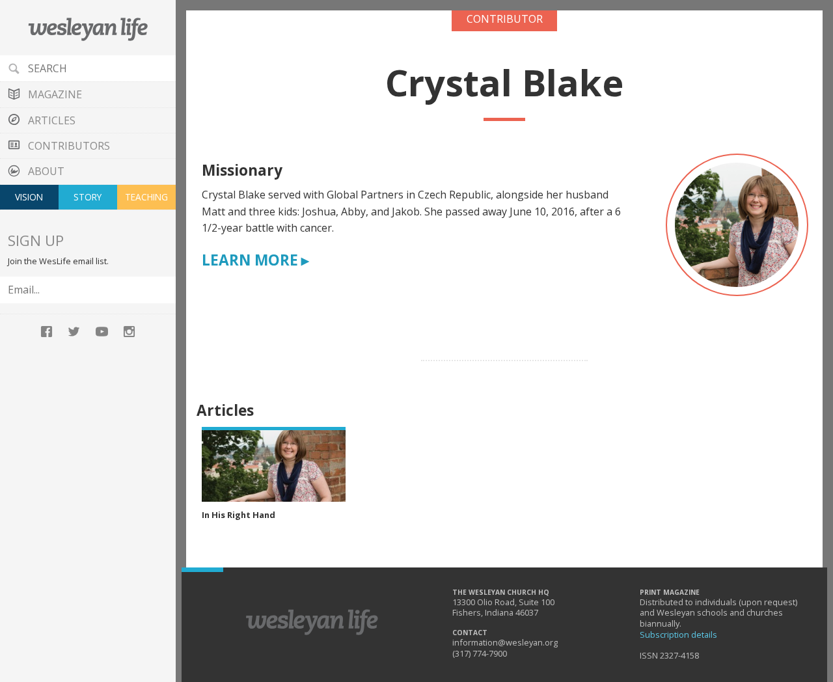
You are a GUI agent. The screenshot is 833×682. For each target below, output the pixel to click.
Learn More (250, 260)
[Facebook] (46, 330)
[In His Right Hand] (274, 464)
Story (88, 197)
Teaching (146, 197)
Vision (29, 197)
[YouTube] (101, 330)
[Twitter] (74, 330)
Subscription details (678, 634)
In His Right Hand (238, 515)
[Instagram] (128, 330)
